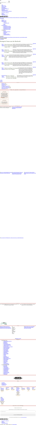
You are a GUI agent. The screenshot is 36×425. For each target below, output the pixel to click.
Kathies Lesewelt (6, 353)
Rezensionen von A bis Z (7, 26)
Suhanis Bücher (6, 361)
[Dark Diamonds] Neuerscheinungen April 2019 (8, 64)
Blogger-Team (4, 21)
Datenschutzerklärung (24, 417)
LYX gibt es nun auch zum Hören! (6, 57)
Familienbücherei (6, 369)
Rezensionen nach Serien (7, 29)
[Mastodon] (5, 16)
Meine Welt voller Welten (7, 358)
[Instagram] (2, 16)
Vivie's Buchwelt (6, 363)
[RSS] (0, 16)
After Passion (13, 389)
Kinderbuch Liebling (6, 372)
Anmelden (3, 382)
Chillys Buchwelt (6, 367)
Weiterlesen (34, 44)
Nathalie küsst (7, 389)
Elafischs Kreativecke (7, 347)
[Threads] (6, 16)
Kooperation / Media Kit (5, 12)
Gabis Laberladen (6, 350)
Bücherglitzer (5, 365)
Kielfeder (5, 354)
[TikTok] (7, 16)
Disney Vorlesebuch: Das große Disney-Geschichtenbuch (18, 393)
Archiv (3, 13)
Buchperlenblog (6, 343)
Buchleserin (5, 342)
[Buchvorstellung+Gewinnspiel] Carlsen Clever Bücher (11, 69)
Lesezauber (5, 356)
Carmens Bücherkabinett (7, 344)
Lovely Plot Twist (28, 389)
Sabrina (5, 22)
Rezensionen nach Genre (7, 28)
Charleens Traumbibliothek (7, 345)
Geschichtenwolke (6, 371)
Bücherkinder (5, 366)
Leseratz (5, 355)
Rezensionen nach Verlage (7, 27)
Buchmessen (5, 32)
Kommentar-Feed (4, 384)
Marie (4, 24)
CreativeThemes (14, 424)
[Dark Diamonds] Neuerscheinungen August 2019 (8, 45)
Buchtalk (3, 85)
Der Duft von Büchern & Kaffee (8, 346)
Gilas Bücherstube (6, 351)
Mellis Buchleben (6, 359)
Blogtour (5, 33)
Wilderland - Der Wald (2, 390)
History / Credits (4, 20)
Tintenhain (5, 362)
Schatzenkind (5, 374)
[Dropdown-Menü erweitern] (6, 22)
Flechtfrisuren (23, 389)
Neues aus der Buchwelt (7, 31)
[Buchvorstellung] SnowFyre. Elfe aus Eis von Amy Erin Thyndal (11, 77)
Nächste (1, 81)
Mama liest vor (6, 373)
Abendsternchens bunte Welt (7, 341)
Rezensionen (4, 88)
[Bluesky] (3, 16)
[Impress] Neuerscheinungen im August (8, 51)
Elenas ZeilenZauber (6, 348)
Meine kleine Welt (6, 357)
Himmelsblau (5, 352)
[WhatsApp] (4, 16)
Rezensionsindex (4, 25)
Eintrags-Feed (4, 383)
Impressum (3, 14)
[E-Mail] (1, 16)
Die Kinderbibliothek (6, 368)
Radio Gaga (33, 389)
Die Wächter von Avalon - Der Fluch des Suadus (2, 402)
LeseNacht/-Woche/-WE (7, 34)
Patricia (5, 23)
